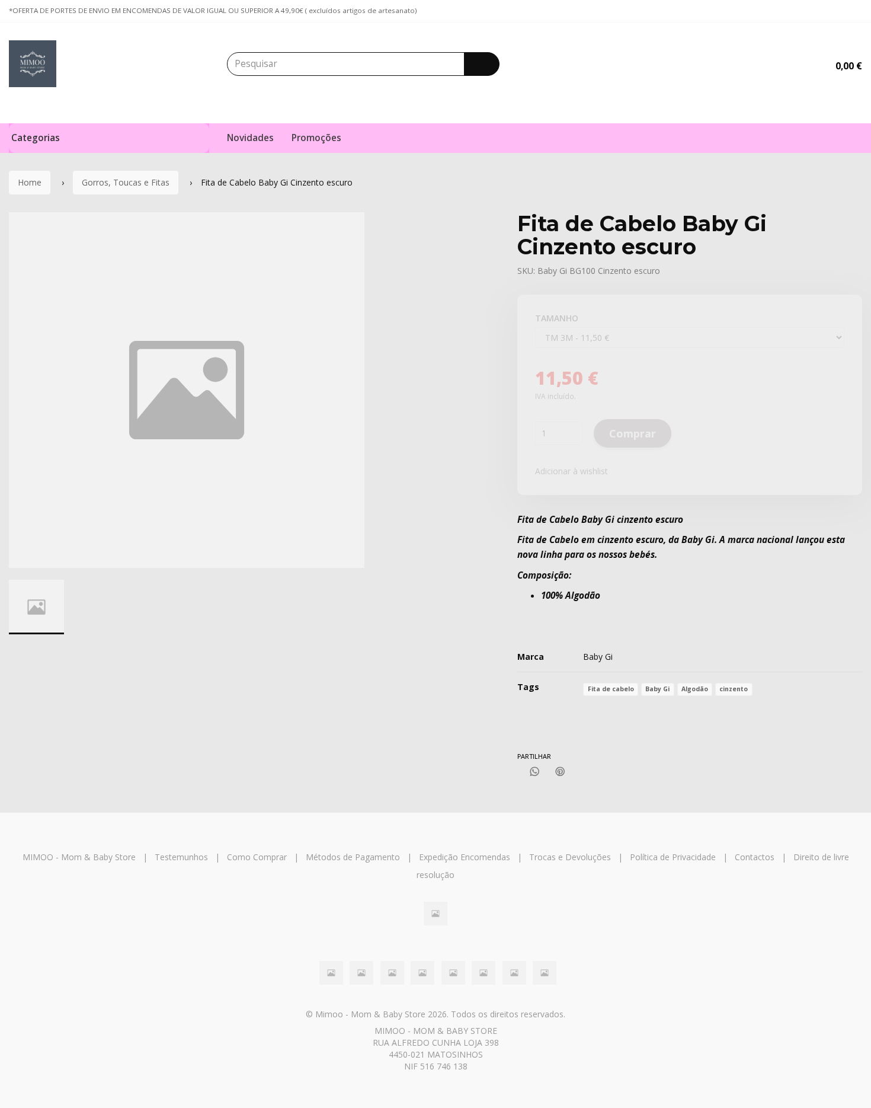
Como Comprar (257, 857)
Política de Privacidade (673, 857)
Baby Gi (598, 656)
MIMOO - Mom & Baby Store (79, 857)
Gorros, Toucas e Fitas (125, 182)
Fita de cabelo (611, 689)
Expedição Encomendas (464, 857)
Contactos (754, 857)
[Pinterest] (560, 771)
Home (29, 182)
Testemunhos (181, 857)
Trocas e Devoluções (570, 857)
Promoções (316, 138)
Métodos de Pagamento (353, 857)
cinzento (733, 689)
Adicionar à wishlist (571, 471)
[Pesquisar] (481, 64)
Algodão (694, 689)
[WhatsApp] (534, 771)
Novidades (250, 138)
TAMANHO (556, 318)
